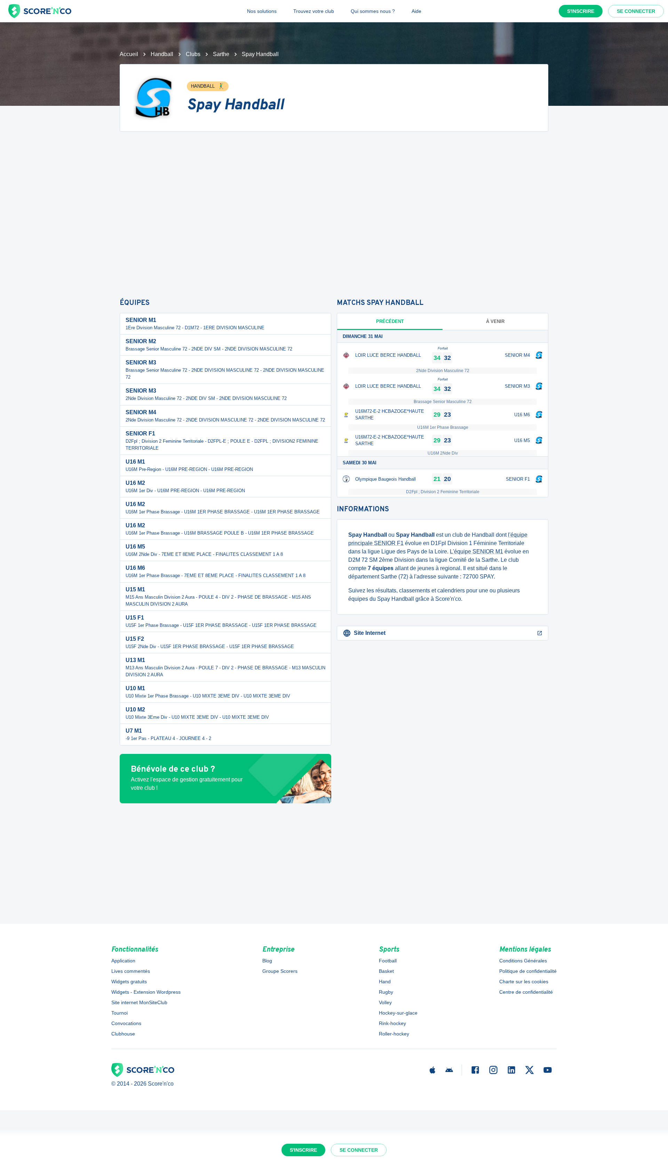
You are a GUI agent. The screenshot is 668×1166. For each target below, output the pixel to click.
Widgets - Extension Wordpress (146, 992)
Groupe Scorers (279, 971)
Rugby (386, 992)
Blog (267, 960)
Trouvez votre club (313, 11)
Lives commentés (130, 971)
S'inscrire (580, 11)
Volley (385, 1002)
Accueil (129, 54)
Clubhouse (123, 1034)
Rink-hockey (392, 1023)
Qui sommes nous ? (373, 11)
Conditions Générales (523, 960)
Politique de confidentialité (528, 971)
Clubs (193, 54)
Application (123, 960)
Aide (416, 11)
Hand (385, 981)
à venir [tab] (495, 321)
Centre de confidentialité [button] (526, 992)
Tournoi (119, 1013)
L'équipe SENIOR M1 (476, 551)
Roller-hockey (394, 1034)
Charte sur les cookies (523, 981)
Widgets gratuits (129, 981)
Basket (386, 971)
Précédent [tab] (390, 321)
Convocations (126, 1023)
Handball (162, 54)
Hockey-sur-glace (398, 1013)
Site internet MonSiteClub (139, 1002)
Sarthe (221, 54)
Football (388, 960)
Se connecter (636, 11)
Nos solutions (262, 11)
